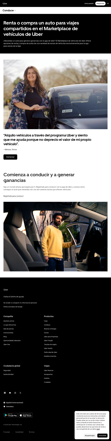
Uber (5, 3)
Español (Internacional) (14, 402)
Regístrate (100, 3)
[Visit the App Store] (26, 415)
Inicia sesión (89, 3)
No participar (90, 435)
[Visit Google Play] (11, 415)
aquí (98, 429)
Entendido (102, 435)
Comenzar (10, 157)
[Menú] (108, 3)
